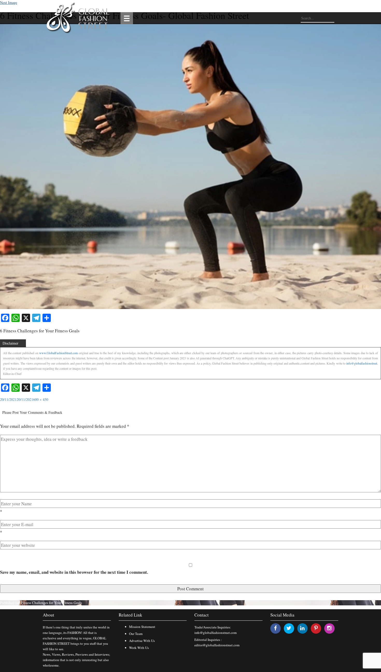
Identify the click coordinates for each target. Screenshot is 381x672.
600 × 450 (40, 399)
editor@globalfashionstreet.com (216, 645)
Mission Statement (142, 626)
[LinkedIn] (302, 628)
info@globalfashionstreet (361, 363)
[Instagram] (329, 628)
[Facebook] (275, 628)
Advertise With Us (142, 640)
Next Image (8, 2)
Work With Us (139, 647)
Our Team (136, 633)
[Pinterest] (316, 628)
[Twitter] (288, 628)
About (48, 615)
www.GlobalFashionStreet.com (58, 353)
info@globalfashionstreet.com (215, 632)
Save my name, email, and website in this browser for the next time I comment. (74, 572)
